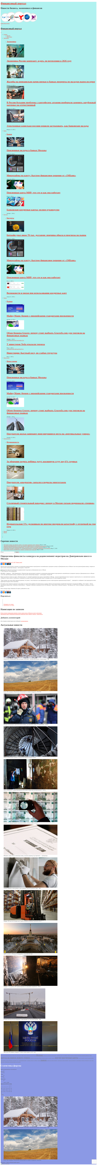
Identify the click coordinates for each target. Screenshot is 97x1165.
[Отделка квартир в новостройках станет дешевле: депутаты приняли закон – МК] (30, 887)
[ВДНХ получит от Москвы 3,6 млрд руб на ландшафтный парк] (30, 952)
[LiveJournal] (10, 564)
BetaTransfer (3, 1055)
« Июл (2, 1094)
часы (90, 1060)
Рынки (5, 298)
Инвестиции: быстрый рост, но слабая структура (32, 353)
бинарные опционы (73, 1055)
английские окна (60, 1055)
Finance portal (19, 562)
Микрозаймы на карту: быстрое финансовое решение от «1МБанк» (41, 175)
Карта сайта (9, 37)
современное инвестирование (62, 1060)
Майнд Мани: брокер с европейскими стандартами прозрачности (40, 316)
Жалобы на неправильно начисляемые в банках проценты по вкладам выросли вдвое (51, 81)
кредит (58, 1057)
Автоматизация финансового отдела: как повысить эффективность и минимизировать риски (25, 546)
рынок (44, 1060)
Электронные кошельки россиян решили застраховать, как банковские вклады (48, 126)
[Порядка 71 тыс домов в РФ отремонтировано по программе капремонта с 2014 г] (30, 985)
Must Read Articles (5, 23)
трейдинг (83, 1060)
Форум (5, 532)
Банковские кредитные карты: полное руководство (33, 209)
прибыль (35, 1060)
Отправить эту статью (9, 604)
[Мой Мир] (6, 564)
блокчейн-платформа (85, 1055)
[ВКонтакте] (1, 564)
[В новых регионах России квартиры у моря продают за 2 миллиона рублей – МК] (24, 1018)
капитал (53, 1058)
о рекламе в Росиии (30, 1060)
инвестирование (45, 1058)
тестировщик (78, 1060)
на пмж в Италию (9, 1060)
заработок (32, 1058)
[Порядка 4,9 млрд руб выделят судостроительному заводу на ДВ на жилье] (30, 821)
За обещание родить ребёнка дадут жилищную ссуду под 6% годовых (42, 461)
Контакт (8, 35)
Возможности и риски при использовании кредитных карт (37, 293)
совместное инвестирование (52, 1060)
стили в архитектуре (72, 1060)
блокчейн (79, 1055)
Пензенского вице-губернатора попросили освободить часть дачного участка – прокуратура (22, 614)
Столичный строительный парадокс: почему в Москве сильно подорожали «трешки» (50, 503)
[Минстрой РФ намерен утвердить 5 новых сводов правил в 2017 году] (30, 1051)
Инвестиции (6, 357)
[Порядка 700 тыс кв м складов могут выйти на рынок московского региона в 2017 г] (30, 920)
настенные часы (15, 1060)
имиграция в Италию (38, 1058)
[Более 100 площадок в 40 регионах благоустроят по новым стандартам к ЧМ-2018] (30, 690)
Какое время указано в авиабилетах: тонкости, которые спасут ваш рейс (20, 549)
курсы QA (82, 1058)
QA (15, 1055)
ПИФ (22, 1055)
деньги (90, 1055)
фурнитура (87, 1060)
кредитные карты (70, 1057)
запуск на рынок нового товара (15, 1057)
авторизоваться (24, 621)
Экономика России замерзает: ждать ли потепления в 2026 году (39, 61)
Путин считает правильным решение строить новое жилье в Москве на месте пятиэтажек (21, 613)
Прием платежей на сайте (28, 1055)
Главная (5, 34)
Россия (34, 1055)
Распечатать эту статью (9, 605)
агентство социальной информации (49, 1055)
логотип (86, 1058)
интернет (50, 1058)
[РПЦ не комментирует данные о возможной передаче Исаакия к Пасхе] (30, 756)
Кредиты (6, 214)
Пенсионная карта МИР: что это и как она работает (33, 192)
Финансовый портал (13, 3)
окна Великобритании (22, 1060)
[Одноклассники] (4, 564)
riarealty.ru (8, 590)
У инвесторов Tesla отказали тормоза (26, 344)
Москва (5, 531)
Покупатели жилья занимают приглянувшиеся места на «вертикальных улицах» (48, 434)
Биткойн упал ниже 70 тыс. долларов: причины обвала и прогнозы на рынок (46, 235)
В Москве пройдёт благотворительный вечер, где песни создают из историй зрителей (23, 547)
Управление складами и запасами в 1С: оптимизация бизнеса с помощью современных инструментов (27, 548)
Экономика (6, 38)
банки (69, 1055)
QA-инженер (19, 1055)
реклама (38, 1060)
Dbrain (13, 1055)
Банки (5, 130)
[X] (8, 564)
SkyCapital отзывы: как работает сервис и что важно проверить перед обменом (22, 544)
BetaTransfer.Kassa (8, 1055)
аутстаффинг (65, 1055)
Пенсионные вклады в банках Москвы (26, 150)
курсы (79, 1058)
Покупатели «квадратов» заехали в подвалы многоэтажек (36, 482)
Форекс (39, 1055)
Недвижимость (7, 438)
